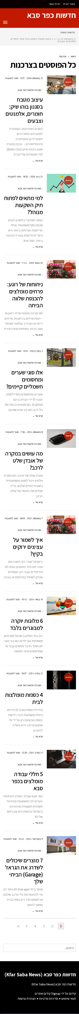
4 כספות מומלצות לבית (24, 698)
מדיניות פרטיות (48, 998)
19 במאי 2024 (36, 599)
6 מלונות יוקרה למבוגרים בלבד (26, 624)
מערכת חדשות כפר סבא (29, 90)
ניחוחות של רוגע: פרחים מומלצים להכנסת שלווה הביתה (25, 294)
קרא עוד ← (37, 160)
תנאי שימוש (68, 998)
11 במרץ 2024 (36, 752)
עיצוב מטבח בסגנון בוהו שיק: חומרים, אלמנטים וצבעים (24, 110)
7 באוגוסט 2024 (35, 518)
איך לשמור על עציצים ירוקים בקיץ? (28, 547)
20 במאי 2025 (36, 263)
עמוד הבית (69, 3)
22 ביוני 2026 (36, 176)
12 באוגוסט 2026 (35, 78)
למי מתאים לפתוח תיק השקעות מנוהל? (23, 205)
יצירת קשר (55, 3)
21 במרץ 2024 (36, 673)
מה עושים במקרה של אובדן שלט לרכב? (24, 460)
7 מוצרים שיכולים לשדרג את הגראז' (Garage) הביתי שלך (24, 870)
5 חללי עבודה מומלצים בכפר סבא (27, 781)
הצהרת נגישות (27, 998)
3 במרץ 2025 (36, 351)
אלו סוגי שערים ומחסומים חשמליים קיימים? (24, 379)
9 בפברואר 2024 (34, 839)
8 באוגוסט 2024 (35, 432)
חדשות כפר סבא (51, 15)
